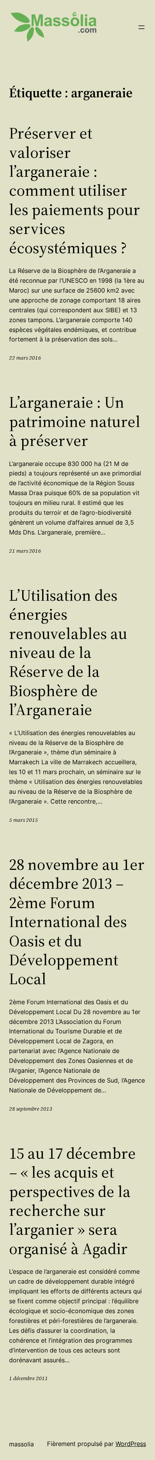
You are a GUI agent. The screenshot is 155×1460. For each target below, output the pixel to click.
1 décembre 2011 (28, 1378)
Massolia (21, 1444)
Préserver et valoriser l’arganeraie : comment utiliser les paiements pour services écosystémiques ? (74, 190)
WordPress (130, 1444)
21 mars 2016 (25, 551)
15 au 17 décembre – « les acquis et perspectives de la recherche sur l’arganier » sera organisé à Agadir (72, 1201)
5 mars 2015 (23, 820)
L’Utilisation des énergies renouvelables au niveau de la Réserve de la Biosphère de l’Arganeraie (68, 652)
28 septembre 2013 (30, 1109)
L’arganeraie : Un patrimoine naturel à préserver (74, 421)
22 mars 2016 (25, 357)
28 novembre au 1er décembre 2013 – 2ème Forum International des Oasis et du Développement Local (76, 921)
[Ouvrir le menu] (141, 27)
